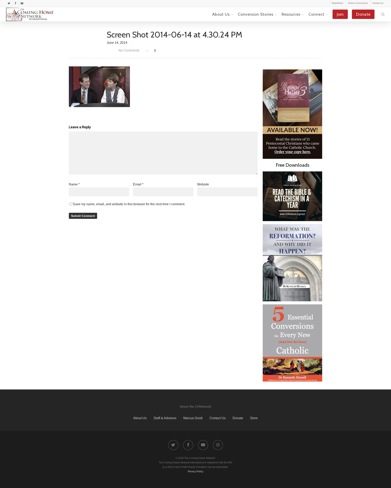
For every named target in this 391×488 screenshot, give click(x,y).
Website (203, 184)
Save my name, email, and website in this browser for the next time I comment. (129, 204)
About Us (140, 418)
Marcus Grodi (193, 418)
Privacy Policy (195, 471)
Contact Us (218, 418)
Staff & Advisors (165, 418)
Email (138, 184)
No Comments (128, 50)
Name (74, 184)
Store (254, 418)
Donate (238, 418)
